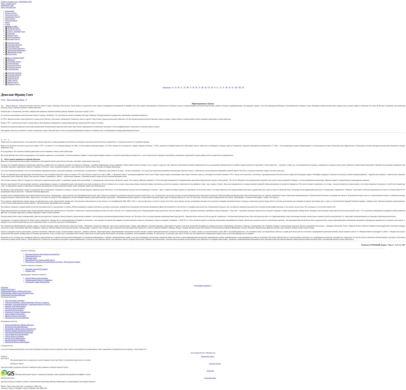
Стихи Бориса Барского (16, 48)
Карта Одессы (13, 35)
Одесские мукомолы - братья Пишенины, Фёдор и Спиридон (27, 302)
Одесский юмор (13, 46)
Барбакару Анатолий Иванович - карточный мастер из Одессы (27, 304)
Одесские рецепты (14, 75)
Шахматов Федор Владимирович (17, 318)
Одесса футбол (13, 69)
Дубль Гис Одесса (14, 30)
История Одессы (14, 39)
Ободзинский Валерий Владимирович (19, 332)
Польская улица (31, 258)
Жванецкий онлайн (15, 52)
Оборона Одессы (14, 84)
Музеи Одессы (13, 82)
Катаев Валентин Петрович (15, 340)
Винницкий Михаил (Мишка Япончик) (19, 325)
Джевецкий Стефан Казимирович (37, 282)
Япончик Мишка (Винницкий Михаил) (19, 331)
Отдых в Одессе (13, 28)
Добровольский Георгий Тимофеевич (38, 280)
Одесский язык (13, 63)
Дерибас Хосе (30, 271)
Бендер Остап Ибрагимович (15, 338)
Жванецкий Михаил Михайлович (17, 342)
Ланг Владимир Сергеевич (15, 300)
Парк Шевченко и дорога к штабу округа (40, 260)
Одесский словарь (14, 62)
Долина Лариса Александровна (36, 278)
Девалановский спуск (33, 256)
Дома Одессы (12, 80)
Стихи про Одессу (14, 65)
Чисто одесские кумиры (15, 100)
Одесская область (14, 37)
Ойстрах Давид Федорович (15, 308)
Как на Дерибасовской (16, 58)
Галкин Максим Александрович (16, 334)
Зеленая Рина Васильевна (14, 310)
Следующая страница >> (203, 285)
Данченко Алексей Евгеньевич (36, 269)
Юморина (11, 60)
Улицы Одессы (13, 78)
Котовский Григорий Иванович (16, 327)
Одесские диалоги (14, 67)
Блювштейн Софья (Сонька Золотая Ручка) (20, 329)
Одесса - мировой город (16, 31)
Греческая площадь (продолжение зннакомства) (42, 254)
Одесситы (11, 33)
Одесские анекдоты (15, 45)
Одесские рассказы (14, 73)
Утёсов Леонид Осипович (14, 336)
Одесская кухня (13, 77)
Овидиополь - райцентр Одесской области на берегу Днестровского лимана (52, 262)
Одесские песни (13, 43)
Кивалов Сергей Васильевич (15, 306)
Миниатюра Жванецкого (17, 50)
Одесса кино (12, 54)
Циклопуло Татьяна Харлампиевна (17, 312)
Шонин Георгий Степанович (15, 316)
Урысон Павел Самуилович (15, 314)
